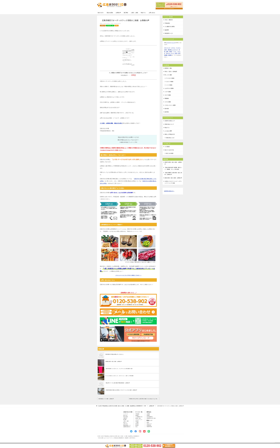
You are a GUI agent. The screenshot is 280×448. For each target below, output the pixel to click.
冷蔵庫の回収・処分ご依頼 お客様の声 (113, 361)
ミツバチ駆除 (169, 85)
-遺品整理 (136, 415)
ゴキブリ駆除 (168, 95)
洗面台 (170, 51)
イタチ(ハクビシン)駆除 (170, 105)
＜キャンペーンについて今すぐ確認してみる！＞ (128, 275)
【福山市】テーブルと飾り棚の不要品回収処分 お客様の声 (117, 382)
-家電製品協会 (149, 425)
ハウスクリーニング (170, 42)
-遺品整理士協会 (149, 426)
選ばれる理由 (110, 12)
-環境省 (148, 422)
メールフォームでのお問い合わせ (169, 8)
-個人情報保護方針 (150, 416)
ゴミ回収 (102, 123)
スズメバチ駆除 (169, 81)
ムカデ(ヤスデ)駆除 (169, 88)
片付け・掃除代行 (169, 19)
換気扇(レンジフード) (173, 49)
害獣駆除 (167, 98)
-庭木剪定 (136, 425)
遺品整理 (167, 30)
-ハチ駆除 (136, 422)
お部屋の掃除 (109, 123)
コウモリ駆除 (168, 101)
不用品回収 (167, 23)
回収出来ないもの (170, 137)
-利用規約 (148, 415)
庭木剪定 (167, 111)
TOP (122, 405)
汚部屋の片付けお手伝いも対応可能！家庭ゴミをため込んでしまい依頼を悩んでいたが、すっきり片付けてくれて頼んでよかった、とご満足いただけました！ (144, 398)
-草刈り (136, 426)
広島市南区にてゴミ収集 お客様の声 (106, 398)
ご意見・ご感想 (134, 12)
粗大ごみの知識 (169, 153)
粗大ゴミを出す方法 (169, 150)
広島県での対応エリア (170, 120)
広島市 (116, 25)
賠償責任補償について (127, 425)
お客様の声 (118, 12)
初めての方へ (101, 12)
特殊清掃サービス (169, 33)
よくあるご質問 (168, 131)
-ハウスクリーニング (138, 419)
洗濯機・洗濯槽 (167, 55)
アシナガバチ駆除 (170, 78)
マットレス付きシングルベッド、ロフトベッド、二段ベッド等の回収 (119, 375)
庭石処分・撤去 (168, 68)
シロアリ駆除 (168, 91)
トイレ (174, 51)
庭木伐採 (167, 108)
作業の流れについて (169, 124)
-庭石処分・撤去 (138, 418)
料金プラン (143, 12)
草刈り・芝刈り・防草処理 (171, 71)
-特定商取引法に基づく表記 (151, 418)
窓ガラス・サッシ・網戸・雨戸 (173, 53)
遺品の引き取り (118, 123)
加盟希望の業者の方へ (169, 191)
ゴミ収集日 (167, 146)
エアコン (173, 47)
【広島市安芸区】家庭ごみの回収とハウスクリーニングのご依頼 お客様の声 (121, 390)
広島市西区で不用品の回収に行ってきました (114, 354)
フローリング (167, 47)
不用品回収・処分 (110, 25)
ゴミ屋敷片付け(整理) (170, 26)
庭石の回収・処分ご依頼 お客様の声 (173, 177)
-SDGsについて (149, 423)
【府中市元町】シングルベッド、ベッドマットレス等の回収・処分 (118, 368)
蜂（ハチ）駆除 (168, 74)
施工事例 (126, 12)
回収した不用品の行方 (170, 134)
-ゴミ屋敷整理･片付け (138, 416)
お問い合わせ (152, 12)
